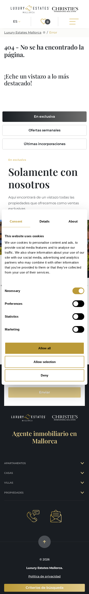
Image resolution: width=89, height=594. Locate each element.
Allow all (44, 348)
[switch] (78, 303)
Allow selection (45, 361)
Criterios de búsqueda (45, 588)
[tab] (83, 463)
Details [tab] (45, 221)
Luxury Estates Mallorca (22, 32)
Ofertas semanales (44, 130)
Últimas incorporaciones (44, 144)
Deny (44, 375)
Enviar (44, 392)
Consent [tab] (16, 221)
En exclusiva (44, 117)
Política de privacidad (44, 576)
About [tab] (73, 221)
